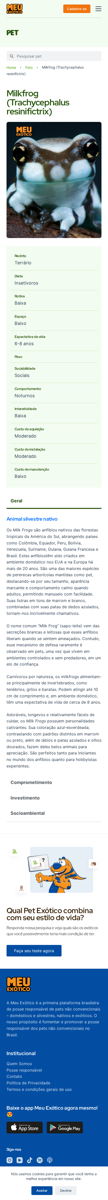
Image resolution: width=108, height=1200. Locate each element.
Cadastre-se (77, 9)
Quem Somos (19, 1063)
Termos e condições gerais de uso (39, 1089)
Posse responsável (24, 1070)
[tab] (54, 501)
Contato (14, 1076)
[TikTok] (30, 1160)
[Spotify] (40, 1160)
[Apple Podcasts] (50, 1160)
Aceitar (41, 1190)
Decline (66, 1190)
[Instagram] (10, 1160)
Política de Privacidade (28, 1082)
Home (11, 67)
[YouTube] (20, 1160)
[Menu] (98, 9)
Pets (29, 67)
